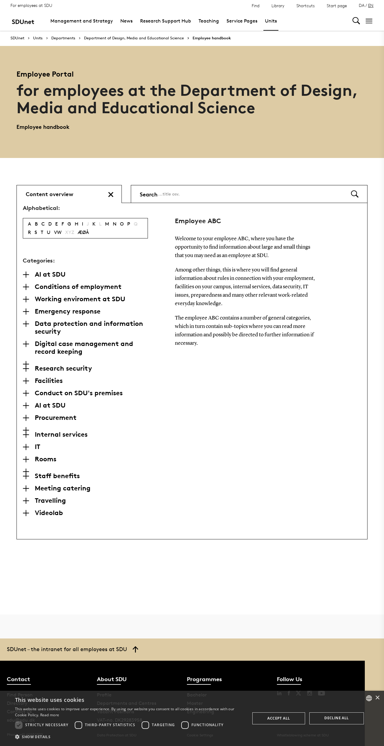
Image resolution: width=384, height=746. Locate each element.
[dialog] (192, 718)
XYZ (69, 232)
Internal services (61, 434)
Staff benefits (57, 476)
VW (58, 232)
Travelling (50, 500)
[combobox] (369, 698)
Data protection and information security (89, 327)
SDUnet (17, 38)
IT (37, 446)
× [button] (377, 698)
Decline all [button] (336, 717)
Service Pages (241, 21)
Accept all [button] (278, 718)
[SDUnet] (22, 21)
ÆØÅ (83, 232)
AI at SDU (50, 274)
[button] (129, 737)
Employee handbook (212, 38)
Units (271, 21)
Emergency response (67, 311)
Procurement (55, 417)
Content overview (49, 193)
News (126, 21)
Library (278, 5)
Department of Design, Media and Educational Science (134, 38)
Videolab (49, 513)
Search (149, 193)
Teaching (209, 21)
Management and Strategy (81, 21)
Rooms (45, 459)
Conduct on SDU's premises (79, 393)
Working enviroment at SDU (80, 299)
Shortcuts (305, 5)
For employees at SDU (31, 5)
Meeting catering (63, 488)
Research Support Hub (165, 21)
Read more (49, 714)
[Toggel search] (356, 21)
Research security (63, 368)
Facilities (49, 380)
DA (361, 5)
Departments (63, 38)
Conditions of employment (78, 286)
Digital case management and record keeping (84, 347)
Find (256, 5)
